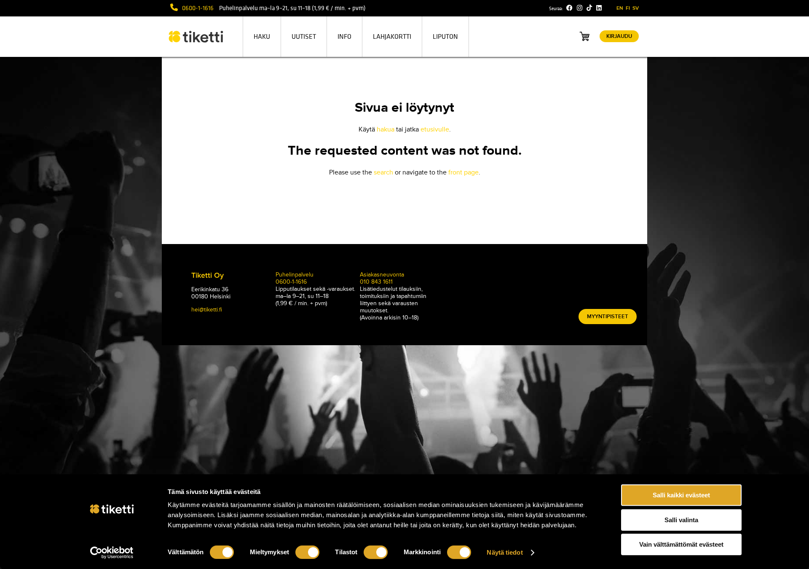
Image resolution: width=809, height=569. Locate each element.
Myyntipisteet (607, 316)
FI (628, 8)
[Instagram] (579, 8)
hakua (385, 129)
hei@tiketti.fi (206, 309)
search (383, 172)
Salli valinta (681, 519)
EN (619, 8)
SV (635, 8)
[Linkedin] (599, 8)
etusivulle (435, 129)
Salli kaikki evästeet (681, 495)
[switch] (307, 552)
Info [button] (344, 36)
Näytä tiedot (504, 552)
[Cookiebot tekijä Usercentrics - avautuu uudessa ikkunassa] (112, 552)
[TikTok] (589, 8)
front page (463, 172)
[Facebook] (569, 8)
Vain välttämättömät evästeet (681, 544)
